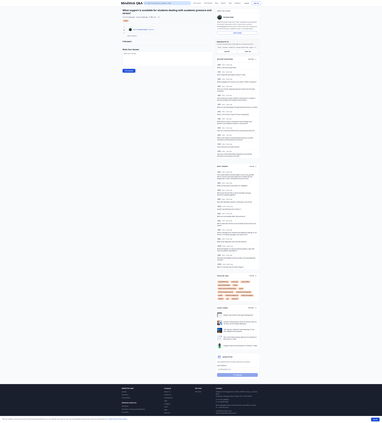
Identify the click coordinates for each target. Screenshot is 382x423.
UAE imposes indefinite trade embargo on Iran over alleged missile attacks (239, 330)
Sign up (256, 3)
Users (166, 407)
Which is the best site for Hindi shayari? (230, 267)
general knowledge (224, 285)
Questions (125, 395)
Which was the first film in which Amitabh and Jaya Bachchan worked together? (234, 194)
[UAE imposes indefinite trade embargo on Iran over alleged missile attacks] (219, 330)
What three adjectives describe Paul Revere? (232, 242)
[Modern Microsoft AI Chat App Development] (219, 315)
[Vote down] (124, 33)
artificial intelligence (232, 295)
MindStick (125, 406)
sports (241, 288)
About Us (167, 392)
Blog (216, 3)
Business (167, 413)
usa (227, 299)
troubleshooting (223, 282)
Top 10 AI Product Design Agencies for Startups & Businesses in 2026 (239, 338)
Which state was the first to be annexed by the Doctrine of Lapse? (236, 224)
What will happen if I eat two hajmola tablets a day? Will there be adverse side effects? (235, 250)
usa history (234, 282)
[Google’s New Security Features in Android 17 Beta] (219, 345)
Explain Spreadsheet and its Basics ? (229, 209)
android (220, 299)
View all (251, 166)
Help (165, 410)
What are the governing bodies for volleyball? (232, 186)
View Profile (237, 33)
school (126, 21)
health (220, 295)
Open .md (248, 51)
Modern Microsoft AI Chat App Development (238, 315)
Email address (222, 365)
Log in (247, 3)
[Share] (158, 17)
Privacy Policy (122, 419)
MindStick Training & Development (133, 409)
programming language (243, 292)
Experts (223, 3)
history (235, 285)
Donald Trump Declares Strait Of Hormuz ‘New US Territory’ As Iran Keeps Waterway (240, 323)
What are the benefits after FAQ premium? (231, 216)
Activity (124, 392)
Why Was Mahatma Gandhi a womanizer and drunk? (234, 202)
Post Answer (129, 71)
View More (251, 59)
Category (237, 3)
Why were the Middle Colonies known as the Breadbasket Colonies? (236, 259)
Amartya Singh (142, 29)
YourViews (125, 412)
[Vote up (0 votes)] (124, 26)
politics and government (225, 292)
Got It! (375, 419)
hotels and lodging (247, 295)
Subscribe (238, 375)
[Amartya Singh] (130, 29)
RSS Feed (198, 392)
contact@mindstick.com (224, 411)
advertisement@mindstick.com (226, 413)
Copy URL (227, 51)
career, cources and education (227, 288)
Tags (230, 3)
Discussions (197, 3)
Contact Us (167, 395)
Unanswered (208, 3)
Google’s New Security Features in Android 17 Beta (240, 346)
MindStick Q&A (132, 3)
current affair (245, 282)
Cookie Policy (112, 419)
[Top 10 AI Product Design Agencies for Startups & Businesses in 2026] (219, 338)
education (151, 29)
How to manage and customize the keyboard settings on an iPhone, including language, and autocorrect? (237, 233)
